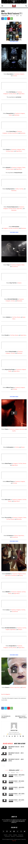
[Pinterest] (8, 18)
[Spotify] (15, 736)
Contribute (15, 835)
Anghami (8, 629)
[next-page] (4, 766)
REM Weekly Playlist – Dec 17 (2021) (16, 793)
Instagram (22, 74)
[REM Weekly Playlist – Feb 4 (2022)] (4, 753)
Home (2, 9)
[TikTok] (17, 831)
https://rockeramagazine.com (14, 732)
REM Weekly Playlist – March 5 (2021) (21, 716)
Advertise (5, 835)
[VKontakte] (21, 736)
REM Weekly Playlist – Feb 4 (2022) (16, 753)
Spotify (13, 430)
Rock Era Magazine (5, 694)
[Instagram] (7, 736)
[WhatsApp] (11, 18)
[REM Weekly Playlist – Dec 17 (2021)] (4, 794)
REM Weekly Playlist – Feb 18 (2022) (16, 747)
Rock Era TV (13, 836)
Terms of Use (7, 836)
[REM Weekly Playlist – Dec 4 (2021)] (4, 800)
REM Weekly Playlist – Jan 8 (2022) (16, 760)
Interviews (13, 772)
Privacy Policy (20, 835)
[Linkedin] (10, 736)
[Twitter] (5, 18)
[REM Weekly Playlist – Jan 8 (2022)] (4, 760)
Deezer (14, 93)
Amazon (19, 282)
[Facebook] (2, 18)
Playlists (6, 9)
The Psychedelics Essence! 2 (5, 716)
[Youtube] (24, 736)
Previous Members (19, 836)
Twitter (10, 115)
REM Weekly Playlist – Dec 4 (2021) (16, 800)
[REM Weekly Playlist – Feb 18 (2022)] (4, 747)
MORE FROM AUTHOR (19, 743)
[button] (2, 6)
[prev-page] (2, 766)
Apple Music (21, 93)
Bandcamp (16, 115)
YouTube (15, 75)
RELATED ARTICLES (8, 743)
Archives (10, 835)
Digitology (14, 840)
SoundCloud (15, 133)
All (8, 772)
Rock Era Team (5, 15)
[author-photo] (14, 728)
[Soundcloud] (13, 736)
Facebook (17, 74)
